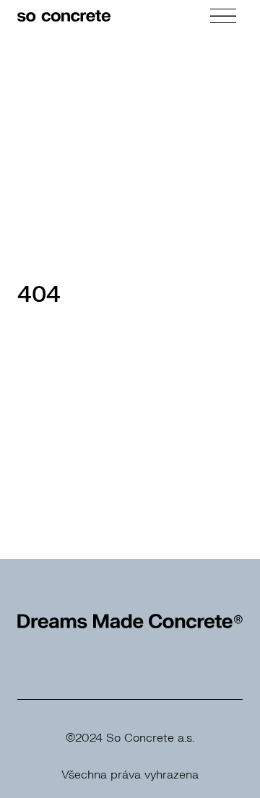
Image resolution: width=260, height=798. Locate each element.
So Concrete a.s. (150, 738)
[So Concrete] (63, 16)
